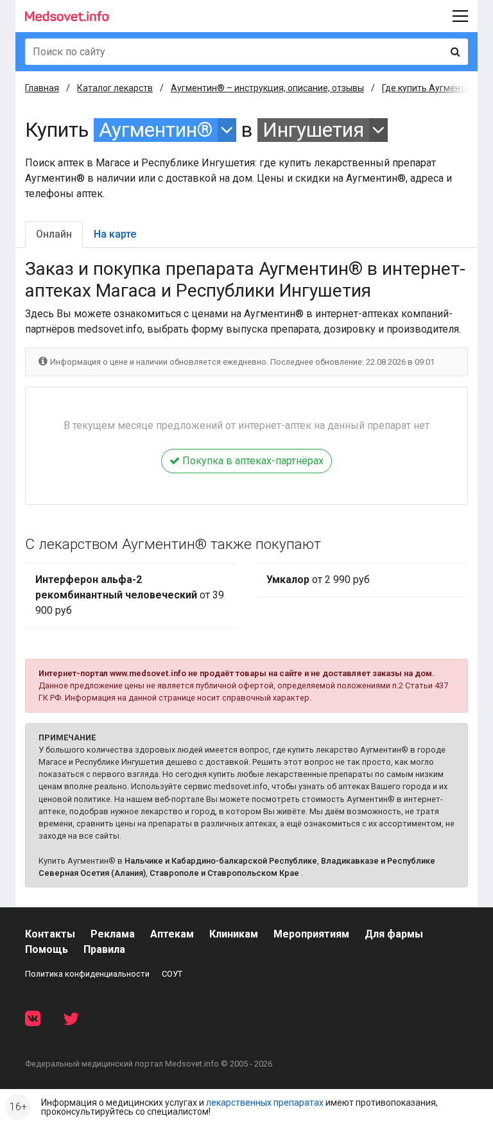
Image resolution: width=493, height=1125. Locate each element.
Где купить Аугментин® (432, 88)
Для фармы (394, 934)
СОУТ (172, 974)
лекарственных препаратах (265, 1102)
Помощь (46, 949)
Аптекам (172, 934)
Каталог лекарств (115, 88)
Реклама (113, 934)
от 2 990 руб (318, 579)
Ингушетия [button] (313, 130)
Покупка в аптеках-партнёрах (252, 461)
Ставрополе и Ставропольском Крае (224, 873)
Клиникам (233, 934)
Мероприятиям (311, 934)
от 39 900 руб (129, 594)
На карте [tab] (115, 234)
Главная (42, 88)
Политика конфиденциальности (87, 974)
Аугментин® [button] (155, 130)
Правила (104, 949)
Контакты (50, 934)
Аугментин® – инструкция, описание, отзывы (267, 88)
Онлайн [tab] (54, 234)
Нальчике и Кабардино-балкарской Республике (221, 861)
